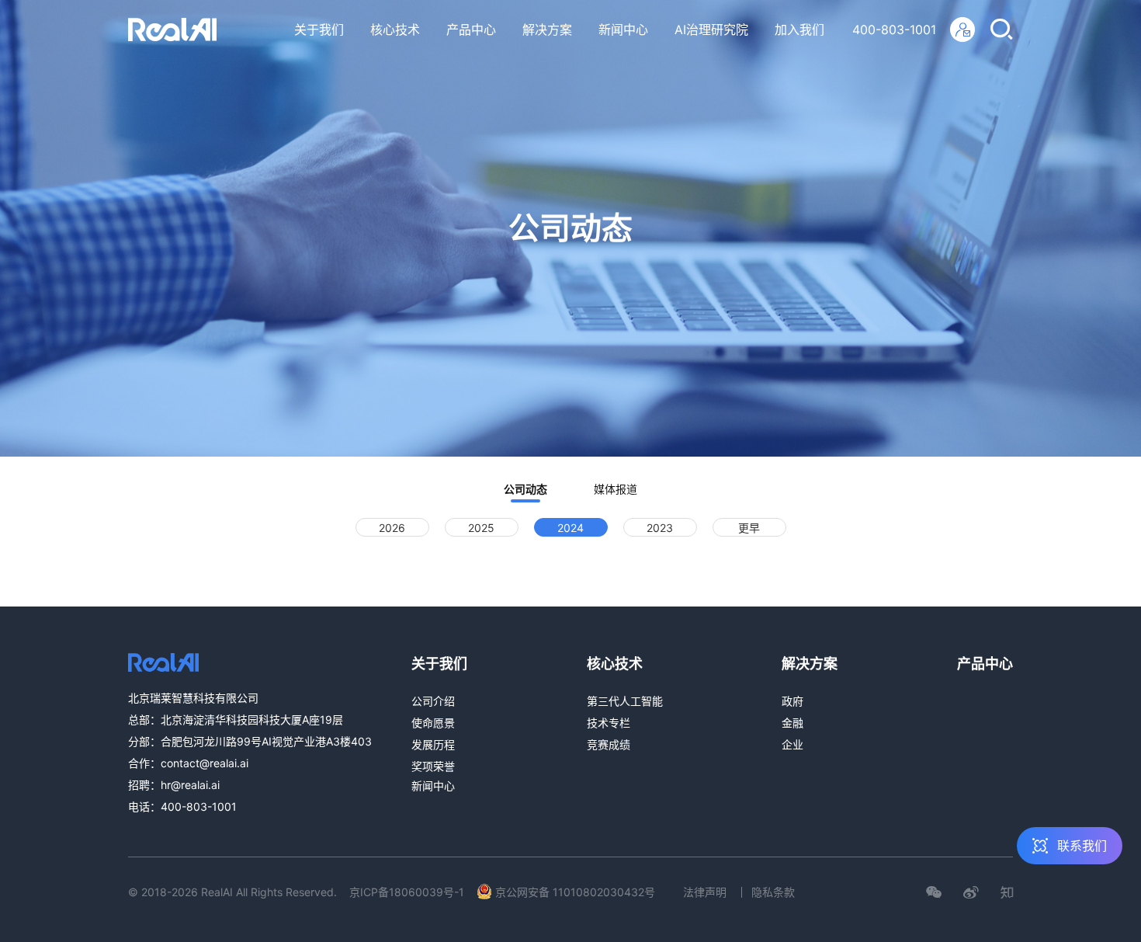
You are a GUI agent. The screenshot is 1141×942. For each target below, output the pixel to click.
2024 (570, 527)
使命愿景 (433, 722)
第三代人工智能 (625, 700)
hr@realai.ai (190, 784)
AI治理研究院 (711, 29)
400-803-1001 (894, 29)
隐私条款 (773, 892)
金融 (792, 722)
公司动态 (525, 488)
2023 (660, 527)
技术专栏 (608, 722)
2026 (392, 527)
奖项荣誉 (433, 766)
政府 (792, 700)
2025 (481, 527)
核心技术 (395, 29)
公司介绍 (433, 700)
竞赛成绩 (608, 744)
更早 (749, 527)
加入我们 (799, 29)
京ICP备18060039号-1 (406, 892)
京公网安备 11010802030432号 (575, 892)
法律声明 (705, 892)
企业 (792, 744)
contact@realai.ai (204, 763)
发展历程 (433, 744)
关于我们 (319, 29)
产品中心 (471, 29)
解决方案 (547, 29)
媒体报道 (615, 488)
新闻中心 (623, 29)
